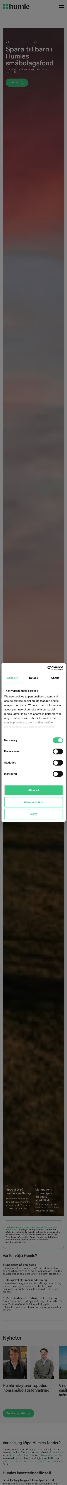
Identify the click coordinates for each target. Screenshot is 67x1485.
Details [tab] (33, 677)
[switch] (58, 751)
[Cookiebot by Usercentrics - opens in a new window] (48, 668)
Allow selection (33, 802)
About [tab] (55, 677)
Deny (33, 813)
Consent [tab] (12, 677)
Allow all (33, 790)
